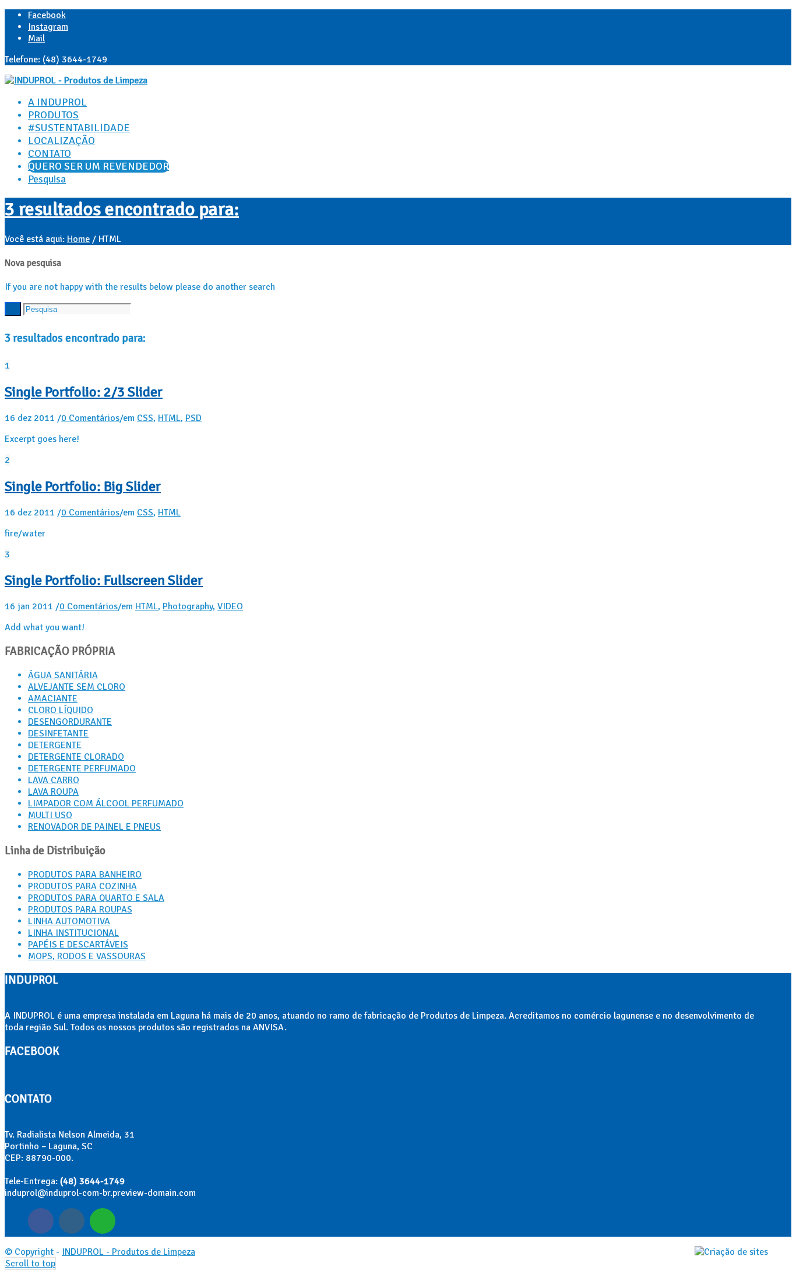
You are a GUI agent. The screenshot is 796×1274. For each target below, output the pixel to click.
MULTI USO (50, 815)
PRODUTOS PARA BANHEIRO (85, 874)
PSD (193, 418)
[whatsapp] (102, 1221)
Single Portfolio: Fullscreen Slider (104, 580)
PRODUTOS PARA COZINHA (82, 886)
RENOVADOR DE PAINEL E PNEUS (94, 827)
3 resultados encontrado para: (122, 209)
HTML (169, 418)
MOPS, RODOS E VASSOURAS (87, 956)
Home (78, 239)
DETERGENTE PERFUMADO (82, 768)
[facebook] (41, 1221)
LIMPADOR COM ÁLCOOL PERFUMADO (106, 803)
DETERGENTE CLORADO (76, 757)
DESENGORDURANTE (70, 722)
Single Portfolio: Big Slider (83, 486)
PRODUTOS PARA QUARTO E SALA (96, 898)
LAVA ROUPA (53, 792)
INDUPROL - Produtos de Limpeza (128, 1252)
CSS (145, 418)
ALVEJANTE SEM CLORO (76, 687)
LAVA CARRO (53, 780)
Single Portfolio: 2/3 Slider (84, 392)
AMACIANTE (53, 698)
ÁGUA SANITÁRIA (63, 675)
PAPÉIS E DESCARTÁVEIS (78, 944)
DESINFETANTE (58, 733)
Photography (188, 606)
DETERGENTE (55, 745)
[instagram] (71, 1221)
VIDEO (230, 606)
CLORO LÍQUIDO (60, 710)
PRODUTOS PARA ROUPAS (80, 909)
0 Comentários (90, 418)
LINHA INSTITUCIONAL (73, 933)
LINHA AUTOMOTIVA (69, 921)
